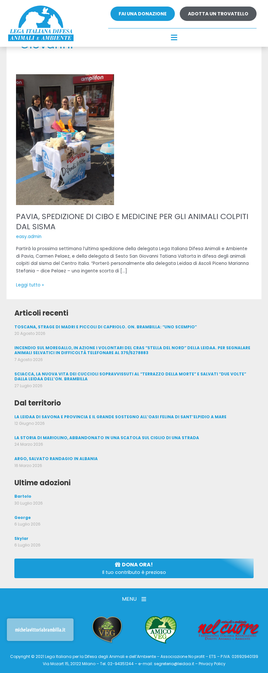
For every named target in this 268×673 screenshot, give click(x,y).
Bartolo (22, 496)
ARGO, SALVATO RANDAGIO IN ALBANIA (56, 458)
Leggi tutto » (30, 285)
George (22, 517)
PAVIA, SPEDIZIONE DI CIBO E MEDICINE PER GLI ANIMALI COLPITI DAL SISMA (132, 221)
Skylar (21, 538)
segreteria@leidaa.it (174, 663)
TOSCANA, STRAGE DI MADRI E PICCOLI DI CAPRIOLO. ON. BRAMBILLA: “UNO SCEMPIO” (105, 327)
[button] (174, 38)
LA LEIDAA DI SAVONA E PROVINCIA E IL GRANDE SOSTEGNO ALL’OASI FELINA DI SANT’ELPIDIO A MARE (120, 417)
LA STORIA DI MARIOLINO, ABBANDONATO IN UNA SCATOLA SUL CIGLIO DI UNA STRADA (106, 437)
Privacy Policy (212, 663)
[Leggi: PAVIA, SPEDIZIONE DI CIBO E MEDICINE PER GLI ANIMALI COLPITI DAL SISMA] (65, 139)
